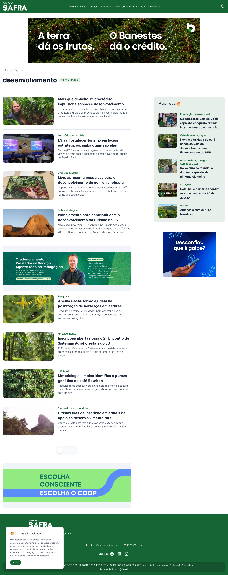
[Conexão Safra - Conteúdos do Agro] (15, 6)
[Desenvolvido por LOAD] (123, 569)
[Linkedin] (119, 554)
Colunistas (154, 6)
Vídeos (93, 6)
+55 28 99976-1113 (132, 545)
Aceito (15, 562)
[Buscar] (223, 6)
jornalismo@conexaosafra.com (101, 545)
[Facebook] (112, 554)
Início (6, 70)
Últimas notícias (77, 6)
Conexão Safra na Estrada (129, 6)
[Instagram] (126, 554)
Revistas (106, 6)
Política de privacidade (37, 555)
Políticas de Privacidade (181, 565)
